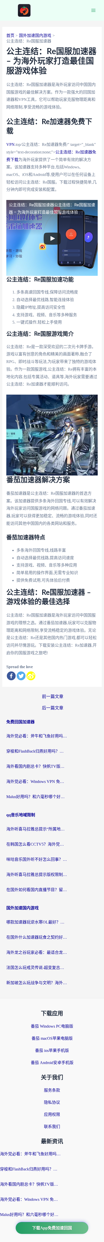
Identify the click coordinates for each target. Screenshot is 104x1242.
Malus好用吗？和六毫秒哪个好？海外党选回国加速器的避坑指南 (36, 797)
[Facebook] (11, 675)
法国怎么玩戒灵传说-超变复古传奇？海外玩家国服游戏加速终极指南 (36, 967)
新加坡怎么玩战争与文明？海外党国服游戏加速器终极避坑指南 (36, 983)
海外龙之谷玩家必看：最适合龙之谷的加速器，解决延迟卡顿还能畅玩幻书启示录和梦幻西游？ (36, 952)
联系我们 (52, 1126)
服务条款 (52, 1090)
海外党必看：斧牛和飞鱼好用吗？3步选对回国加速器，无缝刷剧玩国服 (36, 736)
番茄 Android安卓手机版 (52, 1062)
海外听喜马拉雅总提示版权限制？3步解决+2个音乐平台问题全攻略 (36, 874)
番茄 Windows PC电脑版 (52, 1026)
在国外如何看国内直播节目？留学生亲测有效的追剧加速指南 (36, 890)
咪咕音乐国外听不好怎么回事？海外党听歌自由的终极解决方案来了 (36, 859)
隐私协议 (52, 1102)
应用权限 (52, 1114)
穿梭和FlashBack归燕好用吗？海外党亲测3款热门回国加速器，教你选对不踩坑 (36, 751)
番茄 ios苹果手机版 (52, 1050)
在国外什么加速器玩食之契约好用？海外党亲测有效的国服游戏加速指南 (36, 937)
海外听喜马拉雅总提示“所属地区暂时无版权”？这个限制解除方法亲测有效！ (36, 829)
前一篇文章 (52, 696)
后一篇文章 (52, 708)
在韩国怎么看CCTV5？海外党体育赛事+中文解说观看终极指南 (36, 844)
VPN (10, 144)
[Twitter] (21, 675)
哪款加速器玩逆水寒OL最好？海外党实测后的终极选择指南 (36, 922)
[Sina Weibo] (31, 675)
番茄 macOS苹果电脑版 (52, 1038)
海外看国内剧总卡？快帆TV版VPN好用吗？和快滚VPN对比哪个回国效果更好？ (36, 766)
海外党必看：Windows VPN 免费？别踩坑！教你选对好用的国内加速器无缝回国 (36, 781)
